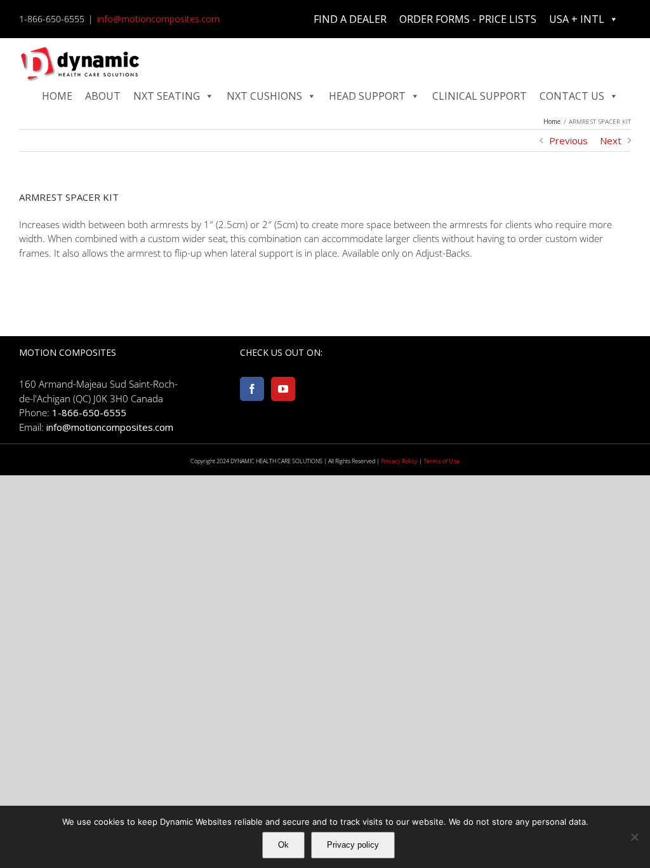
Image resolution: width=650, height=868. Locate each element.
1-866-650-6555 (89, 412)
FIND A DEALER (350, 19)
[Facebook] (252, 389)
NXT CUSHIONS (264, 96)
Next (610, 140)
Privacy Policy (399, 461)
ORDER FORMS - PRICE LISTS (467, 19)
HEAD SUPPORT (367, 96)
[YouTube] (283, 389)
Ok (283, 845)
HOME (57, 96)
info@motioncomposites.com (158, 19)
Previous (568, 140)
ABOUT (103, 96)
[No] (634, 837)
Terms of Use (441, 461)
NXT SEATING (166, 96)
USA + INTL (576, 19)
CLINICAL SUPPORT (479, 96)
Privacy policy (353, 845)
